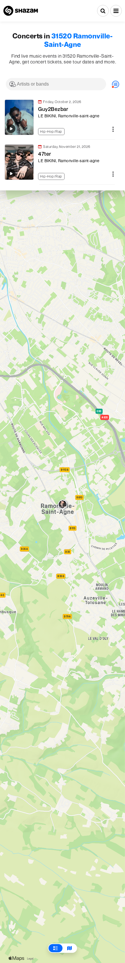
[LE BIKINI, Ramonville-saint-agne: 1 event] (62, 505)
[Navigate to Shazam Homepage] (20, 11)
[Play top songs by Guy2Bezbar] (11, 128)
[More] (113, 130)
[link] (59, 117)
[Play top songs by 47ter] (11, 173)
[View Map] (69, 948)
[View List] (56, 948)
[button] (116, 11)
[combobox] (56, 84)
